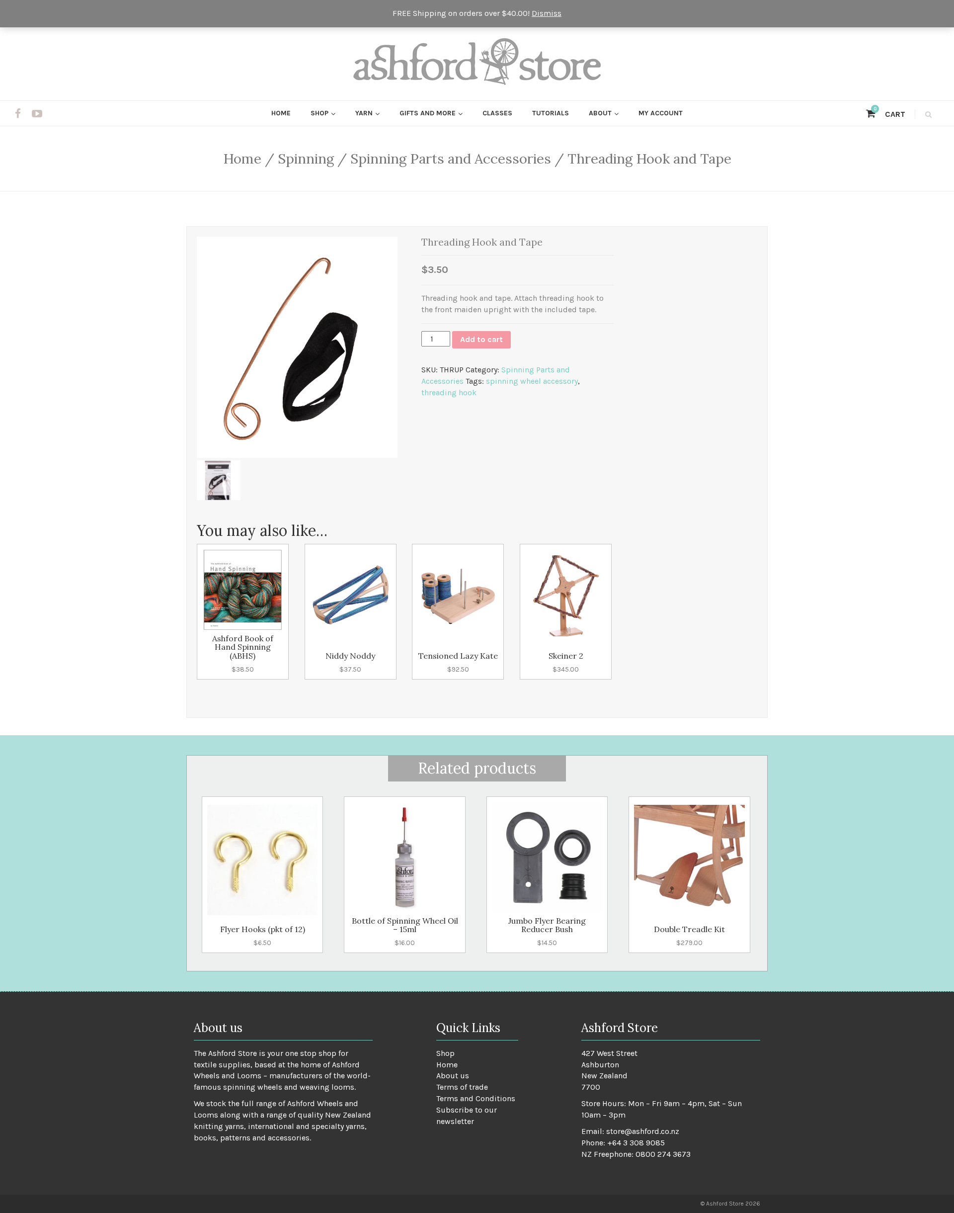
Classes (497, 113)
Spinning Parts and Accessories (450, 159)
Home (281, 113)
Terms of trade (462, 1087)
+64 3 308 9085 (636, 1142)
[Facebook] (18, 114)
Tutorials (550, 113)
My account (660, 113)
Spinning (306, 159)
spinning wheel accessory (532, 381)
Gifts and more (427, 113)
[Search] (927, 114)
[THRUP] (218, 480)
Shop (319, 113)
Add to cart (481, 339)
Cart (889, 114)
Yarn (364, 113)
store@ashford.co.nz (642, 1131)
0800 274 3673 (663, 1154)
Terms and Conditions (475, 1098)
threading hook (449, 392)
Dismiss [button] (546, 13)
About (600, 113)
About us (452, 1075)
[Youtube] (37, 114)
